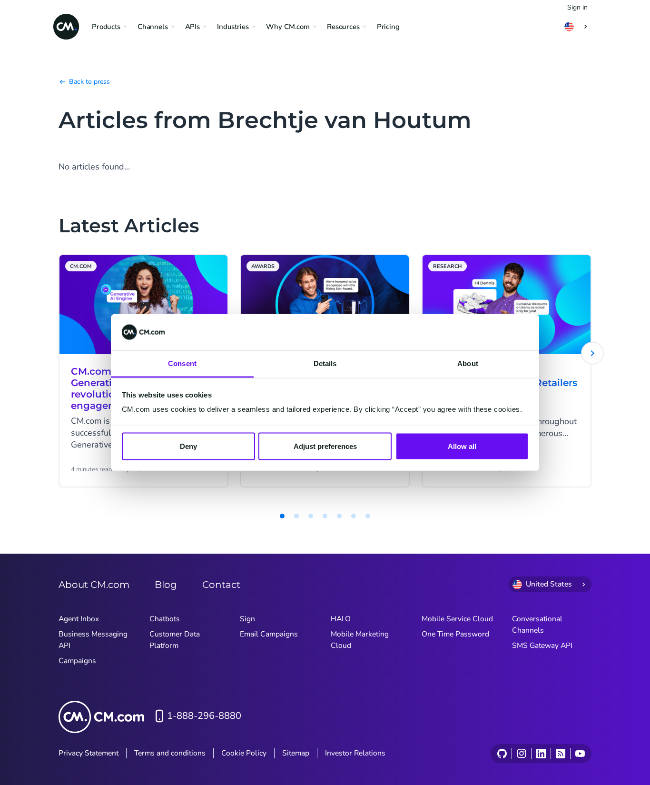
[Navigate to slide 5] (325, 516)
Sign (247, 619)
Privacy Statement (88, 753)
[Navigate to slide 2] (282, 516)
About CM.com (94, 584)
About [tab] (467, 363)
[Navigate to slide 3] (296, 516)
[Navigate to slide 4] (311, 516)
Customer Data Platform (174, 640)
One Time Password (455, 634)
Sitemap (295, 753)
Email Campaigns (269, 634)
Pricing (388, 26)
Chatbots (164, 619)
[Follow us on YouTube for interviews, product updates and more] (580, 753)
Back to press (89, 81)
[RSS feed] (560, 753)
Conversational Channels (537, 625)
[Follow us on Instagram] (521, 753)
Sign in (577, 7)
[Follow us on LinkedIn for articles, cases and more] (541, 753)
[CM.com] (66, 26)
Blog (166, 584)
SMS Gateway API (542, 645)
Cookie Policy (243, 753)
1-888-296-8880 (204, 715)
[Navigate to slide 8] (368, 516)
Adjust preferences (325, 446)
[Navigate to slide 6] (339, 516)
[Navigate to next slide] (592, 353)
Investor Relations (355, 753)
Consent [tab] (182, 363)
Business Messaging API (93, 640)
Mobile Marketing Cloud (360, 640)
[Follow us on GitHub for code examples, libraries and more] (502, 753)
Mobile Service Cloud (457, 619)
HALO (341, 619)
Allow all (462, 446)
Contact (221, 584)
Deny (188, 446)
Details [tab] (325, 363)
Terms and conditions (170, 753)
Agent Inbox (79, 619)
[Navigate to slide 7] (353, 516)
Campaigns (77, 661)
